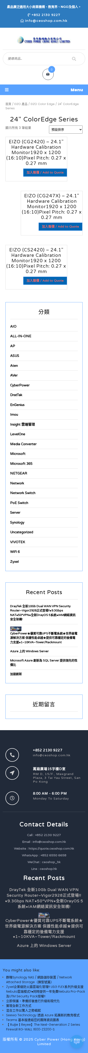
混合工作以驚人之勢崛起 (23, 1010)
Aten (14, 366)
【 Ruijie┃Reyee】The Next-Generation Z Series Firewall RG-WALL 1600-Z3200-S (43, 1027)
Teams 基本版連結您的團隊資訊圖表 (32, 1020)
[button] (44, 89)
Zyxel (14, 562)
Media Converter (23, 444)
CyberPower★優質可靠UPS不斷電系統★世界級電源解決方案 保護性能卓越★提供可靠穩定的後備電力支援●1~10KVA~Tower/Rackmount (43, 638)
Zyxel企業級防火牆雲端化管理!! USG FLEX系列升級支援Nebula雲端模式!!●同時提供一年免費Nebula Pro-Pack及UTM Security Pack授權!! (45, 991)
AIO (13, 326)
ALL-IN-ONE (20, 336)
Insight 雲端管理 (22, 424)
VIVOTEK (17, 542)
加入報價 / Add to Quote (45, 172)
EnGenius (17, 405)
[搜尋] (74, 59)
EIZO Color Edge (43, 104)
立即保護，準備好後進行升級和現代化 (33, 1001)
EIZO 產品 (21, 104)
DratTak (16, 395)
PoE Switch (19, 503)
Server (15, 513)
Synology (17, 522)
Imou (14, 415)
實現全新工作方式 (18, 1005)
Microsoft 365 (21, 464)
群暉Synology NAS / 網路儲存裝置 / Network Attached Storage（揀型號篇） (39, 979)
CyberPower (20, 385)
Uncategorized (21, 532)
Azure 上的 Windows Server (29, 651)
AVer (14, 375)
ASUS (14, 356)
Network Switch (22, 493)
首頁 (8, 104)
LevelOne (17, 434)
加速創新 (16, 674)
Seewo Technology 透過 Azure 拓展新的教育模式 (43, 1015)
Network (17, 483)
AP (12, 346)
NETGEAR (18, 473)
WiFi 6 (15, 552)
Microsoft (17, 454)
